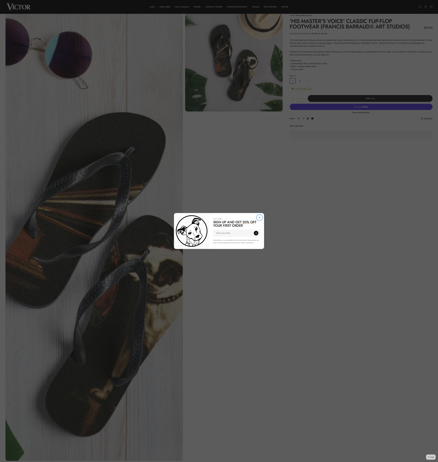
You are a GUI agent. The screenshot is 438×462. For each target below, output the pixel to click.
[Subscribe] (256, 233)
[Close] (259, 217)
